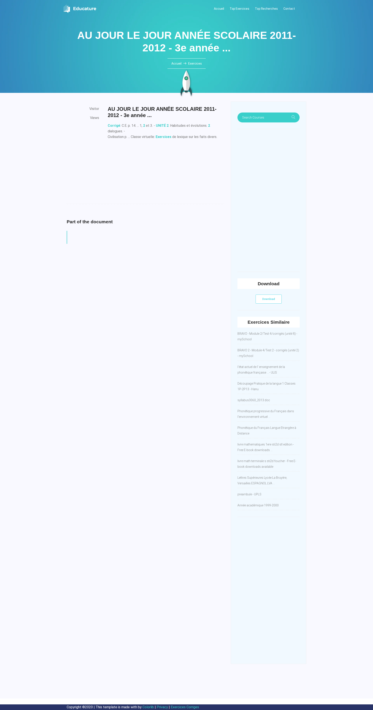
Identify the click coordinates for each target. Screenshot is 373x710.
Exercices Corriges (185, 707)
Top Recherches (266, 8)
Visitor (94, 109)
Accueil (219, 8)
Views (94, 118)
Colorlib (148, 707)
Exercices (195, 63)
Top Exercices (239, 8)
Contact (289, 8)
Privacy (162, 707)
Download (268, 299)
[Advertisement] (166, 173)
